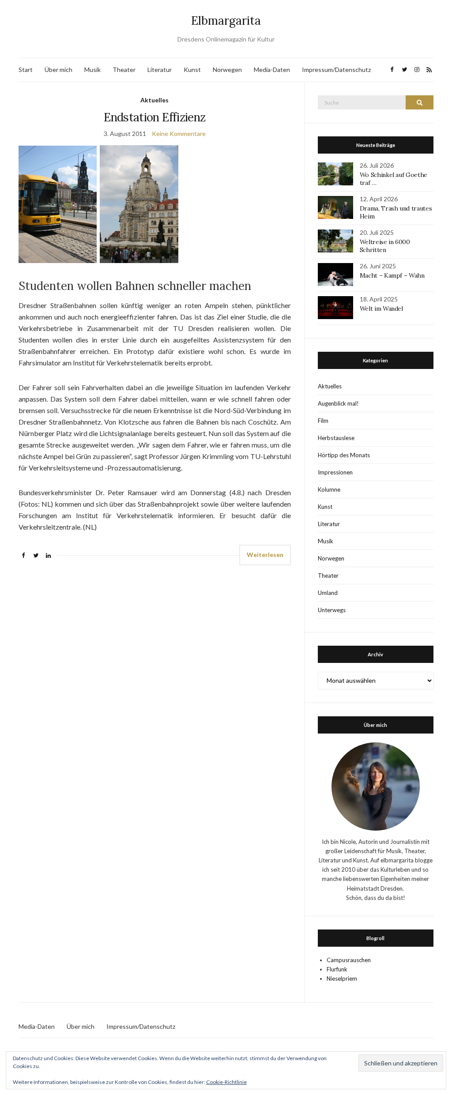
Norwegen (227, 69)
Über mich (58, 69)
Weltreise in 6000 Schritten (385, 246)
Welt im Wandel (382, 308)
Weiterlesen (265, 554)
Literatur (159, 69)
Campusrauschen (349, 959)
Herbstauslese (336, 437)
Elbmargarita (226, 20)
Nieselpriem (342, 978)
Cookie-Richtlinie (226, 1082)
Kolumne (329, 489)
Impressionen (335, 472)
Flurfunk (337, 969)
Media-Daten (272, 69)
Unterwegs (332, 609)
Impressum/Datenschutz (336, 69)
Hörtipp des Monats (344, 455)
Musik (92, 69)
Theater (124, 69)
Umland (328, 592)
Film (323, 420)
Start (26, 69)
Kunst (192, 69)
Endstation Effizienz (154, 117)
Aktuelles (154, 100)
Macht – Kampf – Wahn (392, 275)
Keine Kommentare (179, 133)
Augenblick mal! (338, 403)
